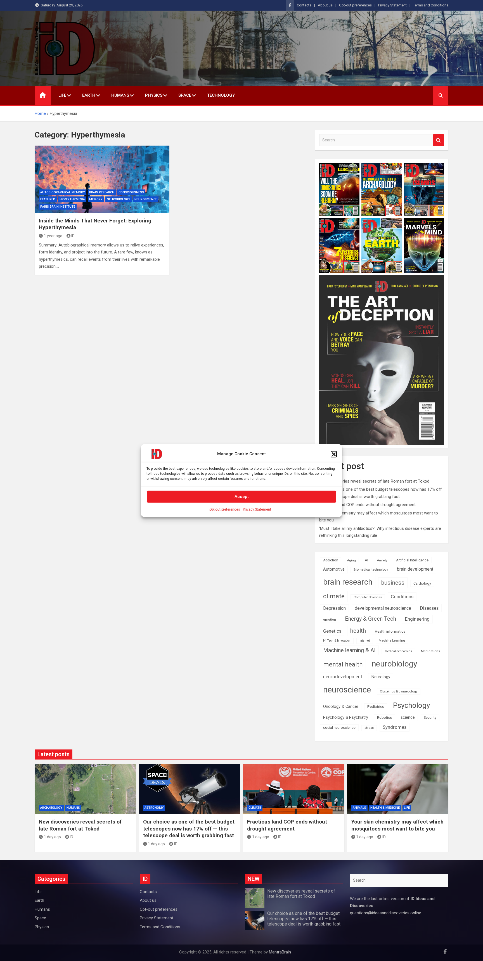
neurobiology (118, 199)
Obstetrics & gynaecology (398, 691)
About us (325, 5)
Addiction (330, 560)
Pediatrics (375, 706)
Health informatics (390, 631)
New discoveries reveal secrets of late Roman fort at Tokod (374, 481)
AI (366, 560)
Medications (430, 651)
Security (430, 718)
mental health (343, 664)
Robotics (384, 717)
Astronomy (154, 808)
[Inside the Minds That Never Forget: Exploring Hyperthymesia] (102, 179)
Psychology (411, 705)
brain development (415, 569)
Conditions (402, 596)
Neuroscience (145, 199)
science (408, 717)
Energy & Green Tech (370, 619)
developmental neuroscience (383, 608)
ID (73, 236)
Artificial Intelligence (412, 560)
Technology (221, 95)
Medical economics (398, 651)
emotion (329, 619)
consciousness (131, 192)
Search (438, 140)
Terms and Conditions (430, 5)
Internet (364, 640)
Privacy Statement (257, 509)
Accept (242, 496)
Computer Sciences (368, 597)
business (392, 582)
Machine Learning (392, 640)
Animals (359, 808)
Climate (254, 808)
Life (62, 95)
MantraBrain (280, 952)
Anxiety (382, 560)
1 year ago (53, 236)
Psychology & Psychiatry (345, 717)
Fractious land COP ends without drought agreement (367, 504)
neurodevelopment (342, 676)
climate (334, 596)
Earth (88, 95)
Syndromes (394, 727)
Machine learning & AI (349, 650)
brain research (101, 192)
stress (369, 728)
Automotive (334, 569)
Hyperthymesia (72, 199)
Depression (334, 608)
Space (184, 95)
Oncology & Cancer (340, 706)
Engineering (417, 619)
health (358, 630)
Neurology (380, 676)
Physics (153, 95)
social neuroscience (339, 727)
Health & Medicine (385, 808)
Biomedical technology (371, 569)
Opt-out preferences (224, 509)
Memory (96, 199)
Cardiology (422, 583)
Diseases (429, 608)
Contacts (304, 5)
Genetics (332, 631)
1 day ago (52, 837)
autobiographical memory (62, 192)
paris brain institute (57, 206)
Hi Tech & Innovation (337, 640)
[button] (334, 454)
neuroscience (347, 689)
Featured (47, 199)
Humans (120, 95)
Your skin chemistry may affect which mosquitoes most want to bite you (397, 825)
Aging (351, 560)
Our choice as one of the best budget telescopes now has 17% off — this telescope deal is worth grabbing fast (189, 828)
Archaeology (51, 808)
